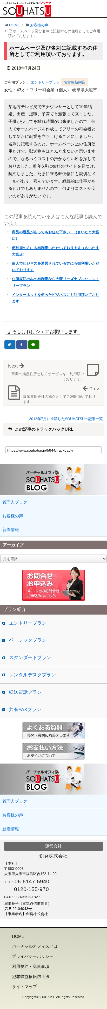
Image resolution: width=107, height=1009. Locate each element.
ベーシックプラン (27, 640)
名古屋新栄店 (74, 82)
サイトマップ (24, 986)
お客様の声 (39, 25)
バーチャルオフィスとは (35, 946)
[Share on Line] (33, 344)
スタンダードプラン (30, 657)
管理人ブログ (14, 502)
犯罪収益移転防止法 (30, 976)
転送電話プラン (25, 692)
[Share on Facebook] (21, 344)
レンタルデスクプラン (32, 674)
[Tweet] (9, 344)
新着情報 (10, 529)
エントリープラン (45, 82)
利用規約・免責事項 (30, 966)
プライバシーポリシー (33, 956)
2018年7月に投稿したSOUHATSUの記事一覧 (66, 419)
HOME (14, 25)
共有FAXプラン (25, 709)
